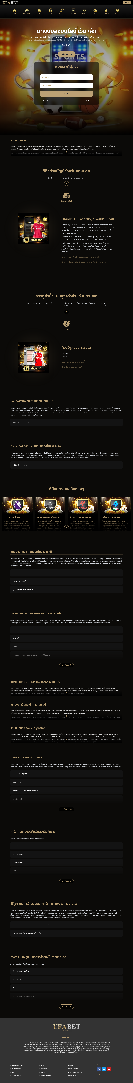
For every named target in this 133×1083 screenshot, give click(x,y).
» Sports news (43, 1069)
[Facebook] (99, 1069)
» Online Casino (15, 1069)
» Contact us (72, 1076)
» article (42, 1072)
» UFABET (42, 1065)
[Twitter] (104, 1069)
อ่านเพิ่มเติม (66, 45)
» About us (71, 1065)
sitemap (99, 1075)
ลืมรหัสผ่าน (89, 101)
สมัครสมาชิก (66, 54)
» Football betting (45, 1076)
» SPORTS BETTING (16, 1065)
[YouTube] (109, 1069)
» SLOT (12, 1072)
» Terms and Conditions (76, 1072)
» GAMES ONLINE (16, 1076)
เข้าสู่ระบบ (127, 3)
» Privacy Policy (73, 1069)
